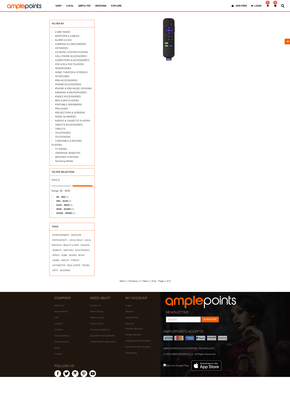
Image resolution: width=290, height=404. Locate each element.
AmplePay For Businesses (138, 340)
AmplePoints (132, 317)
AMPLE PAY (84, 6)
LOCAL (70, 6)
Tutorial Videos (61, 335)
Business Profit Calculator (138, 346)
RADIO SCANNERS (65, 116)
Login (128, 305)
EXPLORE (116, 6)
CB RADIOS (61, 48)
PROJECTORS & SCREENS (70, 112)
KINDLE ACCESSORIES (68, 96)
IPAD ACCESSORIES (66, 80)
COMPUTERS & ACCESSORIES (72, 60)
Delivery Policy (97, 317)
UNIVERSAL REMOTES (67, 153)
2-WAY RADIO (62, 32)
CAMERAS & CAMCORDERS (70, 44)
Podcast (58, 353)
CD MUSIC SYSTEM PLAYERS (71, 52)
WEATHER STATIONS (67, 157)
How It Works (61, 311)
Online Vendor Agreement (103, 341)
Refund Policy (97, 311)
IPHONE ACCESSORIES (68, 84)
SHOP (58, 6)
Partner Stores (61, 341)
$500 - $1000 (65, 209)
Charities (58, 329)
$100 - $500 (64, 205)
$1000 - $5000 (65, 213)
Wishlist (129, 311)
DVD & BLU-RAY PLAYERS (69, 64)
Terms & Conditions (100, 329)
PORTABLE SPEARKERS (68, 104)
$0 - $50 (62, 197)
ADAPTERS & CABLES (67, 36)
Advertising (131, 352)
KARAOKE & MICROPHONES (71, 92)
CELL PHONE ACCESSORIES (71, 56)
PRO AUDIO (61, 108)
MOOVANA (100, 6)
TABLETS (60, 128)
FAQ (56, 317)
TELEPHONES (63, 132)
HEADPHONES (63, 68)
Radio (57, 347)
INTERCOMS (62, 76)
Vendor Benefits (133, 334)
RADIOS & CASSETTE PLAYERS (72, 120)
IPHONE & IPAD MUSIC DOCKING (73, 88)
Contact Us (95, 305)
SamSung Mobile (64, 161)
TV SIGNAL (61, 149)
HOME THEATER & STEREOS (71, 72)
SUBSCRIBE (210, 319)
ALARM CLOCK (63, 40)
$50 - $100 (63, 201)
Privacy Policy (97, 323)
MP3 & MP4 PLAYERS (67, 100)
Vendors (58, 323)
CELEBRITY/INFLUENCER (102, 335)
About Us (59, 305)
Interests (129, 323)
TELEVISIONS (62, 136)
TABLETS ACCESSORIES (68, 124)
